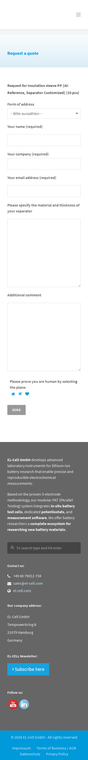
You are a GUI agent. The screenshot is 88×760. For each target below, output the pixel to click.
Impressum (21, 748)
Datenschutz (30, 753)
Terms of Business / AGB (56, 748)
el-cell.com (22, 590)
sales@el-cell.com (28, 583)
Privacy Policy (57, 753)
